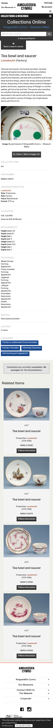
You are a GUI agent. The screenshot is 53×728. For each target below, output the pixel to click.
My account (47, 7)
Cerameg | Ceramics (32, 348)
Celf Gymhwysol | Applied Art (15, 353)
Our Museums (7, 7)
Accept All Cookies (23, 726)
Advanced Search (27, 38)
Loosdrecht (8, 60)
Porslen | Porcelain (10, 348)
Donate (4, 3)
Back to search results (13, 46)
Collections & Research (14, 16)
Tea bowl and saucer (26, 431)
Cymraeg (48, 3)
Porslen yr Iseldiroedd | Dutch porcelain (19, 342)
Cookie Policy (11, 723)
